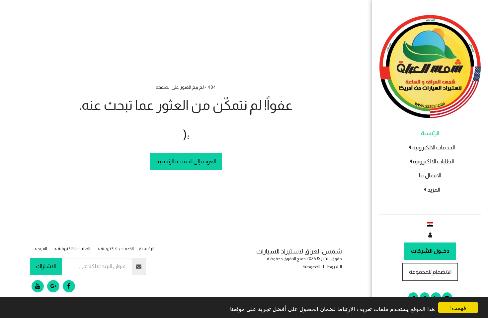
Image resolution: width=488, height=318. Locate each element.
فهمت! (458, 307)
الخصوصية (311, 266)
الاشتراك (46, 266)
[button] (429, 147)
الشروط (334, 266)
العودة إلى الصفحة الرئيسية (186, 161)
